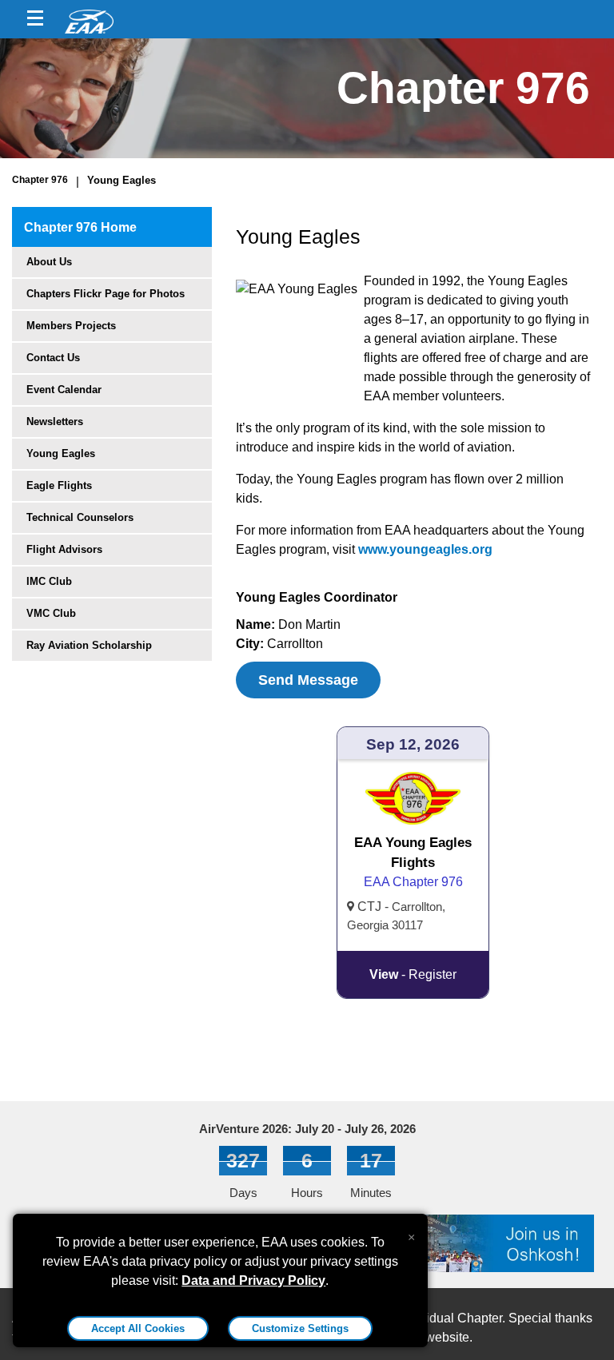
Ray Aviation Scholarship (89, 645)
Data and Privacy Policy (253, 1280)
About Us (49, 262)
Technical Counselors (80, 517)
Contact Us (53, 358)
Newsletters (54, 421)
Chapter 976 (40, 179)
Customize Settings (300, 1328)
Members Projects (71, 326)
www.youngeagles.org (425, 549)
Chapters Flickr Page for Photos (105, 294)
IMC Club (49, 581)
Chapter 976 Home (80, 227)
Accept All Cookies (138, 1328)
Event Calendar (64, 390)
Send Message (308, 680)
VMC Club (51, 613)
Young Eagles (121, 180)
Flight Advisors (64, 549)
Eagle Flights (59, 485)
